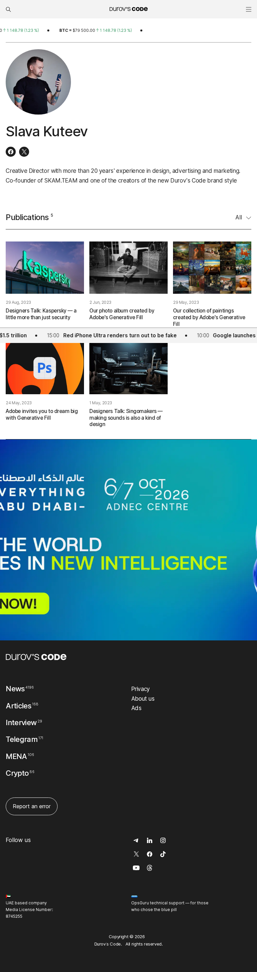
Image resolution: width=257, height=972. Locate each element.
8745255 (14, 916)
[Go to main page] (36, 657)
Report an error (32, 806)
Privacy (140, 688)
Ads (136, 707)
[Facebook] (11, 152)
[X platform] (24, 152)
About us (143, 698)
